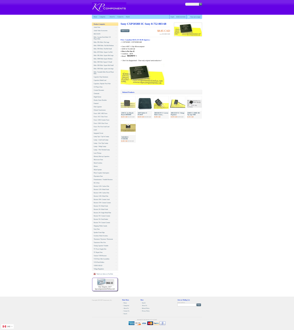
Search (128, 17)
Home (95, 17)
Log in (172, 17)
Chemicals (96, 93)
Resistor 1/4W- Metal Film (101, 196)
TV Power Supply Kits (100, 249)
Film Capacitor (98, 107)
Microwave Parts (98, 159)
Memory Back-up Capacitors (101, 156)
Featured (96, 103)
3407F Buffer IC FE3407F (142, 113)
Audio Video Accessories (100, 30)
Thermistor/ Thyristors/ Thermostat (103, 239)
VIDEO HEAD (98, 265)
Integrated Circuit (98, 133)
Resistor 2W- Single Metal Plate (102, 212)
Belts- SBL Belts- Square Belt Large (103, 55)
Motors (96, 166)
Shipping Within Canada (100, 226)
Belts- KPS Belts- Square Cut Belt (103, 52)
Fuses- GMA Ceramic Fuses (101, 120)
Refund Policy (146, 308)
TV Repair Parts (98, 252)
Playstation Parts (98, 176)
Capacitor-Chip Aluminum (101, 77)
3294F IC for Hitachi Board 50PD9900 (127, 113)
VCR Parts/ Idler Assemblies (101, 259)
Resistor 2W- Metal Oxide (101, 209)
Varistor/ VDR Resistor (100, 256)
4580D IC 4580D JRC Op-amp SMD (193, 113)
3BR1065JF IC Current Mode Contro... (161, 113)
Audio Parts (97, 27)
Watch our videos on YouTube (104, 274)
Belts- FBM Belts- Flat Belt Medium (104, 45)
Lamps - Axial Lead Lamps (101, 140)
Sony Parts (97, 229)
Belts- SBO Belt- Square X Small (103, 62)
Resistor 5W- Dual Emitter (101, 219)
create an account (180, 17)
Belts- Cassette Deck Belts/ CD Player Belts (102, 38)
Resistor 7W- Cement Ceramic (102, 222)
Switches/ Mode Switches (101, 236)
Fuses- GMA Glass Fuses (101, 123)
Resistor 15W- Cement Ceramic (102, 202)
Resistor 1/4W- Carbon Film (101, 193)
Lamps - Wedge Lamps (100, 146)
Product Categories (99, 24)
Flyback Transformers (100, 110)
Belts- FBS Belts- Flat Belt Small (103, 49)
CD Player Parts (98, 87)
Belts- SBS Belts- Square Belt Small (103, 65)
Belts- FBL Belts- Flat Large (101, 42)
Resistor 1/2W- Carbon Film (101, 186)
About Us (112, 17)
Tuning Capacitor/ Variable (101, 245)
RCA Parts (97, 183)
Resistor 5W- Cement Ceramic (102, 216)
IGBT (95, 130)
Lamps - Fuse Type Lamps (101, 143)
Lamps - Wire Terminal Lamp (102, 150)
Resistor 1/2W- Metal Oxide (101, 189)
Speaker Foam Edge (99, 232)
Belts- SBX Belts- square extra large (103, 68)
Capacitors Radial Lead (100, 80)
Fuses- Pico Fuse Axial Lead (101, 126)
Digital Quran (97, 97)
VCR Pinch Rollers (99, 262)
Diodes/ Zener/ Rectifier (100, 100)
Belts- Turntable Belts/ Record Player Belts (104, 73)
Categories (102, 17)
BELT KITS (97, 34)
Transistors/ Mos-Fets (100, 242)
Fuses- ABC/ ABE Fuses (100, 113)
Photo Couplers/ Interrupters (101, 173)
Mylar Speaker (98, 169)
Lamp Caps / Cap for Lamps (101, 136)
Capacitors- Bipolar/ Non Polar (102, 83)
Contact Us (120, 17)
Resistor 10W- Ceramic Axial (102, 199)
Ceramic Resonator (99, 90)
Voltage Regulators (99, 269)
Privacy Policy (146, 311)
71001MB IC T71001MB (125, 138)
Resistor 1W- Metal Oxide (101, 206)
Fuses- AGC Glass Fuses (101, 116)
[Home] (109, 11)
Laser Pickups (97, 153)
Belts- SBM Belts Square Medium (103, 59)
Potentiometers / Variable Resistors (103, 179)
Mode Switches (98, 163)
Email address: (181, 302)
